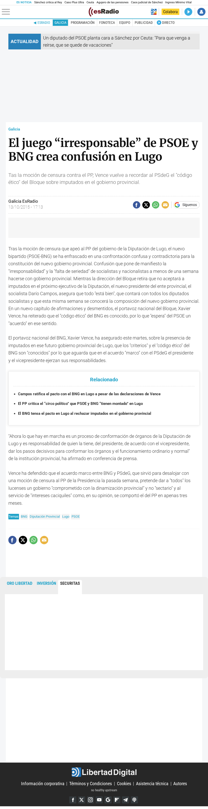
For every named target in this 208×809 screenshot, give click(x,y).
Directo (168, 23)
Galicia (60, 23)
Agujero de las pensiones (113, 2)
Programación (83, 23)
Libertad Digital (104, 772)
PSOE (76, 516)
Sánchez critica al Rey (48, 2)
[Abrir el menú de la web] (45, 12)
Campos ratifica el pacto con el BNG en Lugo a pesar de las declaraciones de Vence (89, 394)
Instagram (90, 799)
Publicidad (144, 23)
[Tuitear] (146, 205)
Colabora (170, 11)
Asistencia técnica (152, 783)
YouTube (99, 799)
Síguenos (189, 205)
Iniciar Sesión (201, 12)
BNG (24, 516)
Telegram (125, 799)
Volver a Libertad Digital (154, 12)
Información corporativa (42, 783)
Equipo (124, 23)
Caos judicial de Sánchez (147, 2)
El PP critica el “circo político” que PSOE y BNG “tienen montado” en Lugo (80, 403)
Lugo (65, 516)
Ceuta (90, 2)
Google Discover (108, 799)
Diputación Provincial (45, 516)
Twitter (81, 799)
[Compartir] (136, 205)
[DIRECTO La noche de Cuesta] (188, 12)
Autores (180, 783)
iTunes (134, 799)
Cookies (124, 783)
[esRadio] (104, 12)
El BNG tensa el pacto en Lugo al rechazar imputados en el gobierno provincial (84, 413)
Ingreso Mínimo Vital (178, 2)
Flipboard (116, 799)
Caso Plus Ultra (74, 2)
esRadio (44, 23)
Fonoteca (107, 23)
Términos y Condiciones (90, 783)
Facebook (72, 799)
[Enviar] (155, 205)
